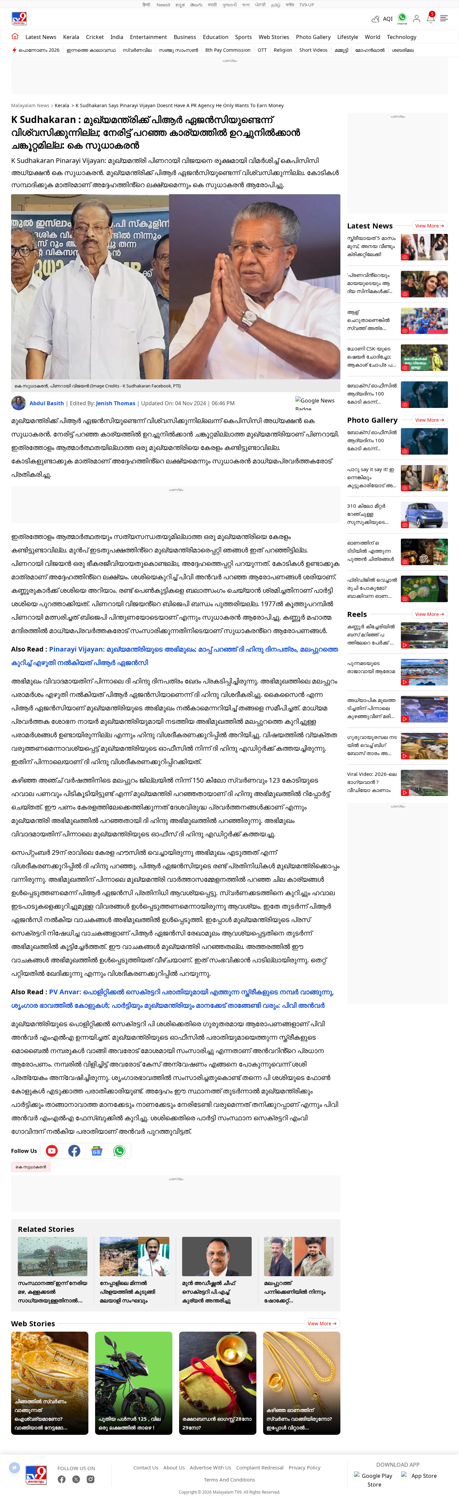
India (117, 37)
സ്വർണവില (137, 50)
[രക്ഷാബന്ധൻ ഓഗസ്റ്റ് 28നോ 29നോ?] (217, 1336)
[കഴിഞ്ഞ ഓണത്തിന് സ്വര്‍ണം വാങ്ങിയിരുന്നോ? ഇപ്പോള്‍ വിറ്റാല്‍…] (301, 1336)
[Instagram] (90, 1479)
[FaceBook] (62, 1479)
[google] (317, 403)
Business (185, 37)
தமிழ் (276, 5)
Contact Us (145, 1467)
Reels (357, 614)
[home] (15, 36)
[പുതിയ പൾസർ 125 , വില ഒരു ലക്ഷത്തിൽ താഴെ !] (133, 1336)
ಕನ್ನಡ (180, 5)
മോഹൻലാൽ (370, 50)
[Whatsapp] (399, 19)
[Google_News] (97, 1151)
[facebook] (74, 1151)
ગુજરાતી (229, 5)
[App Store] (421, 1480)
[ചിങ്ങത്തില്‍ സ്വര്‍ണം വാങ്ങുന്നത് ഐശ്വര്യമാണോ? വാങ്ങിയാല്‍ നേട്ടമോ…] (49, 1336)
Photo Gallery (313, 37)
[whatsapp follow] (119, 1151)
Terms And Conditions (229, 1479)
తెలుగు (196, 5)
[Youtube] (52, 1151)
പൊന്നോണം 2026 (38, 50)
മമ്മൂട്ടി (341, 50)
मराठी (212, 5)
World (372, 37)
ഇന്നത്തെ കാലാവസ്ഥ (91, 50)
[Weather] (377, 19)
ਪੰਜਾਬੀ (260, 5)
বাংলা (246, 5)
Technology (401, 37)
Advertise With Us (210, 1467)
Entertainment (148, 37)
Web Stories (274, 37)
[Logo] (19, 18)
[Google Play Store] (374, 1480)
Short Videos (313, 50)
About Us (174, 1467)
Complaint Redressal (260, 1467)
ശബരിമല (403, 50)
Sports (243, 37)
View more (319, 1323)
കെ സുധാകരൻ (30, 1167)
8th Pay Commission (228, 50)
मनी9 (290, 5)
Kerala (71, 37)
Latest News (370, 225)
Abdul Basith (48, 403)
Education (215, 37)
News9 (163, 5)
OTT (262, 50)
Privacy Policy (305, 1467)
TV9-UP (306, 5)
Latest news (41, 37)
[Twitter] (76, 1479)
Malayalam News (30, 105)
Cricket (95, 37)
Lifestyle (347, 37)
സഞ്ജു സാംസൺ (178, 50)
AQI (387, 19)
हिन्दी (146, 5)
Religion (283, 50)
